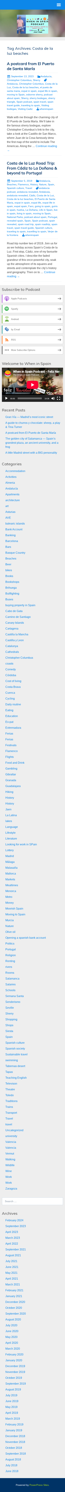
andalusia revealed (17, 195)
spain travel (39, 101)
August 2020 (13, 1319)
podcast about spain (35, 217)
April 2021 (11, 1278)
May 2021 (11, 1272)
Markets (10, 879)
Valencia (10, 1141)
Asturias (10, 511)
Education (11, 716)
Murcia (9, 920)
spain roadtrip (42, 224)
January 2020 (13, 1360)
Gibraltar (10, 774)
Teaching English (16, 1077)
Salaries (10, 984)
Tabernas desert (15, 1066)
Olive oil (10, 931)
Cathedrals (12, 651)
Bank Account (13, 529)
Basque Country (15, 552)
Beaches (11, 184)
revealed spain (15, 220)
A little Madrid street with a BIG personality (31, 452)
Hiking (9, 791)
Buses (9, 599)
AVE (8, 517)
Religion (10, 955)
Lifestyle (10, 832)
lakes (8, 821)
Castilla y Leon (14, 640)
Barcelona (11, 541)
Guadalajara (13, 786)
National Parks (15, 217)
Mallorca (10, 873)
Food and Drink (14, 762)
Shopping (11, 1019)
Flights (9, 756)
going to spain (42, 206)
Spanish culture (15, 188)
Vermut (9, 1153)
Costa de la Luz (45, 195)
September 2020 (15, 1313)
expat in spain (29, 91)
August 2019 (13, 1389)
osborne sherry (34, 94)
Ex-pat (9, 721)
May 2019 (11, 1407)
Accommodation (15, 471)
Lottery (9, 850)
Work (8, 1176)
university (11, 1136)
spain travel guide (24, 227)
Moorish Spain (14, 908)
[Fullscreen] (58, 398)
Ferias (9, 733)
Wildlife (10, 1165)
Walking (10, 1159)
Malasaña (11, 867)
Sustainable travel (16, 1054)
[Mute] (53, 398)
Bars (8, 546)
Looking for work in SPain (21, 844)
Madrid (9, 856)
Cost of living (13, 681)
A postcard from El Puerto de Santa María (30, 66)
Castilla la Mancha (16, 634)
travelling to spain (36, 231)
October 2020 (13, 1307)
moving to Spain (16, 94)
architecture (12, 500)
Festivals (10, 745)
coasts (9, 663)
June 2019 (11, 1401)
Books (9, 576)
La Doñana (31, 209)
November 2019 (15, 1372)
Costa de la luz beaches (25, 87)
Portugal (52, 217)
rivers (8, 966)
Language (11, 826)
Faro (30, 206)
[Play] (6, 398)
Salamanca (12, 978)
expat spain (20, 206)
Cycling (10, 698)
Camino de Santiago (18, 616)
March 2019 (12, 1418)
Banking (10, 535)
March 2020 (12, 1348)
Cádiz (32, 195)
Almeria (10, 482)
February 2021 (14, 1290)
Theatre (10, 1089)
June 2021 (11, 1267)
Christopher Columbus (19, 80)
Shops (9, 1025)
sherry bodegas (38, 98)
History (34, 184)
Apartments (12, 494)
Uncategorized (14, 1130)
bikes (8, 570)
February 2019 (14, 1424)
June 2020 (11, 1331)
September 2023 (15, 1226)
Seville (9, 1007)
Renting (10, 961)
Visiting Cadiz (25, 109)
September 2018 (15, 1453)
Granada (10, 780)
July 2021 (11, 1261)
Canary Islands (14, 622)
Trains (9, 1106)
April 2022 (11, 1243)
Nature (42, 184)
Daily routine (13, 704)
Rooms (9, 972)
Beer (8, 564)
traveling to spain (30, 105)
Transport (11, 1112)
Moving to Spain (15, 914)
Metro (8, 896)
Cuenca (10, 692)
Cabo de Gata (14, 611)
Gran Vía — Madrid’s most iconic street (29, 417)
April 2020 (11, 1342)
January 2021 (13, 1296)
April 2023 (11, 1232)
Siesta (9, 1031)
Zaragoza (11, 1188)
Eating (9, 710)
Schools (10, 990)
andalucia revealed (27, 191)
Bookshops (12, 581)
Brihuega (11, 587)
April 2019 (11, 1412)
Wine (8, 1171)
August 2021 (13, 1255)
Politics (9, 943)
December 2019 (15, 1366)
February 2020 (14, 1354)
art (6, 506)
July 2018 (11, 1465)
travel (8, 1124)
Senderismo (12, 1001)
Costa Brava (13, 686)
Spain (51, 184)
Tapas (9, 1071)
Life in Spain (46, 209)
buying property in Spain (20, 605)
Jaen (8, 809)
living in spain (24, 213)
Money (9, 902)
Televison (11, 1083)
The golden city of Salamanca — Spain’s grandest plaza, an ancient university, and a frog (31, 442)
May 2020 (11, 1337)
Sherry (36, 80)
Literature (11, 838)
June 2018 (11, 1471)
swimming (11, 1060)
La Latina (11, 815)
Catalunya (11, 646)
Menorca (10, 891)
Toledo (9, 1095)
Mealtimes (11, 885)
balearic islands (15, 523)
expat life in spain (47, 91)
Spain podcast (24, 101)
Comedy (10, 669)
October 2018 (13, 1447)
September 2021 (15, 1249)
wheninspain (46, 109)
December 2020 (15, 1302)
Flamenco (23, 184)
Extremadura (13, 727)
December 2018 (15, 1436)
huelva (20, 209)
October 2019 (13, 1377)
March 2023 (12, 1237)
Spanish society (15, 1048)
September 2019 (15, 1383)
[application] (32, 385)
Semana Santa (14, 996)
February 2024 (14, 1220)
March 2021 (12, 1284)
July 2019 (11, 1395)
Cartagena (11, 628)
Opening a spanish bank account (25, 937)
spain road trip (26, 224)
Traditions (11, 1101)
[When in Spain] (32, 23)
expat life (36, 202)
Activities (10, 476)
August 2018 (13, 1459)
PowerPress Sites (39, 1485)
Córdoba (10, 675)
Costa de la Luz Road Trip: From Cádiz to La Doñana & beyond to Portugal (32, 168)
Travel (28, 188)
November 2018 (15, 1442)
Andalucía (46, 76)
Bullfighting (12, 593)
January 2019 (13, 1430)
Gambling (11, 768)
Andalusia (44, 191)
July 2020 (11, 1325)
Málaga (10, 861)
